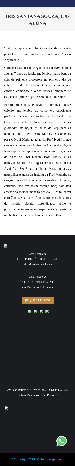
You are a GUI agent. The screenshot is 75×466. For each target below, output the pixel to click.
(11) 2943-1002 (39, 300)
